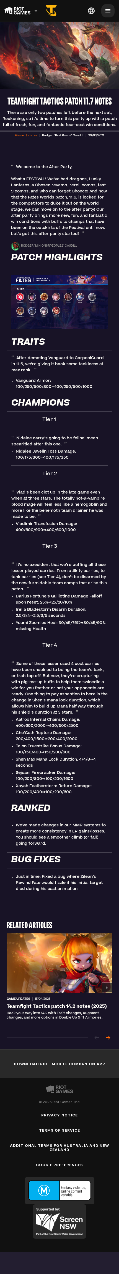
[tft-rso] (51, 10)
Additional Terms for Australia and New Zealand (59, 1147)
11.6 (72, 198)
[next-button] (108, 1038)
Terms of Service (59, 1130)
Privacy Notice (59, 1115)
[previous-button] (96, 1038)
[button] (26, 136)
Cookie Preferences (59, 1165)
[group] (59, 981)
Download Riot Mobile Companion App (59, 1064)
